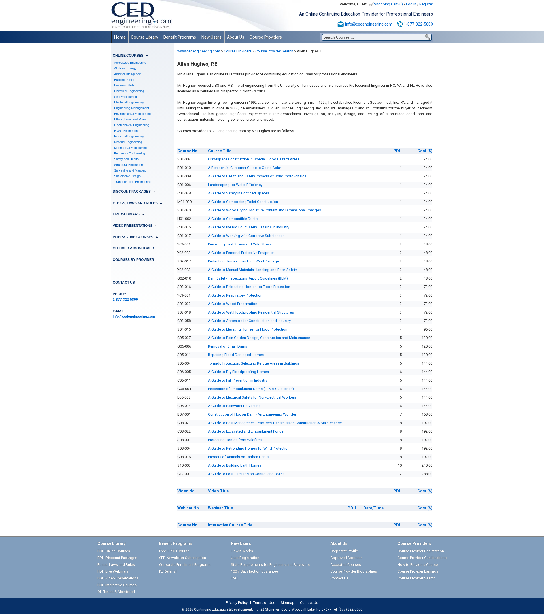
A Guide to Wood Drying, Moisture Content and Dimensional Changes (264, 210)
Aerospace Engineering (130, 62)
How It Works (242, 551)
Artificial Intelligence (127, 74)
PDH (397, 151)
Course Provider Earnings (418, 571)
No (187, 151)
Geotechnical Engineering (131, 125)
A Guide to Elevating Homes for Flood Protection (247, 329)
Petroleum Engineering (129, 153)
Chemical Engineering (129, 91)
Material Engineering (128, 142)
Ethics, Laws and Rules (130, 119)
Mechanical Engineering (130, 147)
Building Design (124, 79)
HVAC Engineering (126, 130)
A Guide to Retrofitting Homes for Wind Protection (249, 448)
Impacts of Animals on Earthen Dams (238, 457)
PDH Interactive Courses (117, 585)
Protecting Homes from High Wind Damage (243, 261)
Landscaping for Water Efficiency (235, 185)
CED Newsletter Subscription (182, 558)
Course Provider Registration (421, 551)
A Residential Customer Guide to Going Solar (244, 168)
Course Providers (266, 37)
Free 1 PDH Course (174, 551)
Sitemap (287, 602)
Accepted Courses (345, 564)
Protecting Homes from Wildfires (235, 440)
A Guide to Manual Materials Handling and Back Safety (252, 270)
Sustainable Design (127, 176)
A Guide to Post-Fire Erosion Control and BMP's (246, 474)
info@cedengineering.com (368, 24)
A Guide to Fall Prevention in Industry (237, 380)
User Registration (245, 558)
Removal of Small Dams (227, 346)
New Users (211, 37)
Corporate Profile (344, 551)
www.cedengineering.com (198, 51)
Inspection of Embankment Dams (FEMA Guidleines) (251, 389)
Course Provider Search (274, 51)
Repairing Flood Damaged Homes (236, 355)
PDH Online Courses (113, 551)
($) (424, 151)
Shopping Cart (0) (388, 4)
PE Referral (168, 571)
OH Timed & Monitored (133, 248)
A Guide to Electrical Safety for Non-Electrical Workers (252, 397)
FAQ (234, 578)
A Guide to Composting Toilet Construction (243, 202)
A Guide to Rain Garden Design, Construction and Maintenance (259, 338)
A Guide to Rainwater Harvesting (234, 406)
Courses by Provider (133, 260)
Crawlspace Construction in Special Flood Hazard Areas (253, 159)
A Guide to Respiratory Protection (235, 295)
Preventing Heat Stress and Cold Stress (240, 244)
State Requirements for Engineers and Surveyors (270, 564)
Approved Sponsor (346, 558)
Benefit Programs (179, 37)
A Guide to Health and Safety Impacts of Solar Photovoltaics (257, 176)
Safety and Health (126, 159)
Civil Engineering (125, 96)
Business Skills (124, 85)
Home (120, 37)
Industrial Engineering (129, 136)
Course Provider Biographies (353, 571)
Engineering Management (131, 108)
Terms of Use (264, 602)
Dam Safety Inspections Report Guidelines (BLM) (248, 278)
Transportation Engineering (132, 181)
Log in (411, 4)
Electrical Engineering (129, 102)
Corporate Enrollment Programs (184, 564)
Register (426, 4)
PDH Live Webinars (112, 571)
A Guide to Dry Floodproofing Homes (238, 372)
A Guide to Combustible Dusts (233, 219)
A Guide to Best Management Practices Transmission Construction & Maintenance (275, 423)
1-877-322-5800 (418, 24)
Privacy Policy (237, 602)
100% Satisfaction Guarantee (254, 571)
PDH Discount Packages (117, 558)
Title (219, 151)
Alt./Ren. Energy (125, 68)
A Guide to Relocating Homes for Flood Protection (249, 287)
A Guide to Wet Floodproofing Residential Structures (251, 312)
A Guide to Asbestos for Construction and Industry (249, 321)
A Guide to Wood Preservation (232, 304)
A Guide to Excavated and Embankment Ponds (246, 431)
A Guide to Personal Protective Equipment (242, 253)
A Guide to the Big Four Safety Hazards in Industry (248, 227)
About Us (235, 37)
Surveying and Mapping (130, 170)
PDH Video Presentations (117, 578)
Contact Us (124, 283)
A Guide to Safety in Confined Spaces (238, 193)
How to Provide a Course (418, 564)
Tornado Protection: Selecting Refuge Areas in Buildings (253, 363)
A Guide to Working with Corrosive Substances (246, 236)
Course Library (144, 37)
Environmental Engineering (132, 113)
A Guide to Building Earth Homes (234, 465)
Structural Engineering (129, 164)
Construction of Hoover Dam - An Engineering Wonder (252, 414)
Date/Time (374, 508)
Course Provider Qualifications (422, 558)
